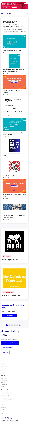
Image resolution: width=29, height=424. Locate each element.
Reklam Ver (5, 352)
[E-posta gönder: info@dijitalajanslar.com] (8, 418)
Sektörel (3, 370)
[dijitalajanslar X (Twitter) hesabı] (2, 418)
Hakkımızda (3, 407)
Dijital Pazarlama (5, 384)
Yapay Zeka (4, 378)
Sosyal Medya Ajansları (6, 395)
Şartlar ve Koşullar (5, 422)
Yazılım (2, 386)
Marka (2, 372)
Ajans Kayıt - (7, 347)
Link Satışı (3, 413)
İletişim (2, 409)
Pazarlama (3, 382)
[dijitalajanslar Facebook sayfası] (11, 418)
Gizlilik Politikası (14, 422)
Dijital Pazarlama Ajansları (7, 393)
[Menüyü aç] (27, 13)
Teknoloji (3, 364)
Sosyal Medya (4, 366)
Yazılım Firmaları (5, 401)
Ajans (2, 368)
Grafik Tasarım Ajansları (6, 397)
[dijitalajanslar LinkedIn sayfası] (5, 418)
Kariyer (2, 411)
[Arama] (24, 13)
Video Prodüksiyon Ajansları (7, 399)
